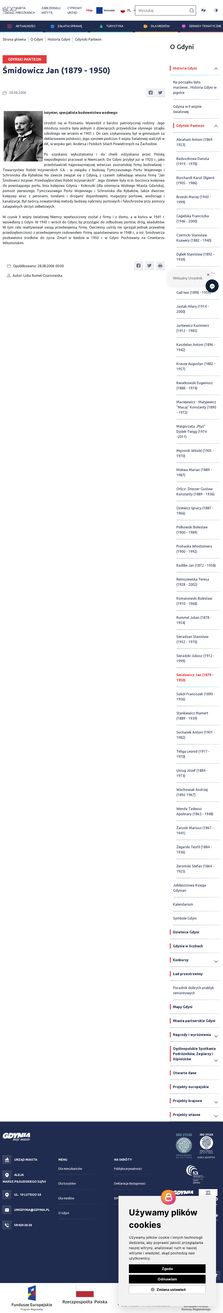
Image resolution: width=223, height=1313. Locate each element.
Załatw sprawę (69, 26)
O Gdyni (36, 39)
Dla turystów (67, 1183)
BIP (116, 1198)
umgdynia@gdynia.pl (32, 1210)
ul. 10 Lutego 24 (27, 1194)
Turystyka (114, 26)
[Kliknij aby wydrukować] (160, 265)
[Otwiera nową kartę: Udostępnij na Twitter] (160, 92)
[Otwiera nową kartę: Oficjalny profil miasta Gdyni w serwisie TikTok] (216, 1275)
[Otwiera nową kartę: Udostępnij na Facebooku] (150, 92)
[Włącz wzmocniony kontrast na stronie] (216, 10)
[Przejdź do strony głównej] (9, 10)
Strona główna (14, 39)
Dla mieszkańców (70, 1168)
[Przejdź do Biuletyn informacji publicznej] (89, 10)
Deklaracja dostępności (129, 1183)
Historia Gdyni (59, 39)
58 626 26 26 (23, 1225)
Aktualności (25, 26)
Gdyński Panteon (88, 39)
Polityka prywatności (128, 1168)
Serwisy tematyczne (205, 26)
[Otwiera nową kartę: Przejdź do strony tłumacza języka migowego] (203, 10)
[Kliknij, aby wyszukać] (191, 10)
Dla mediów (160, 26)
